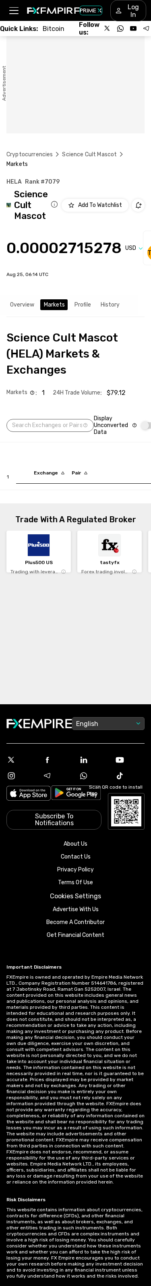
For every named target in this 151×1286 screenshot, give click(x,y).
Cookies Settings (75, 896)
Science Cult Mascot (89, 154)
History (110, 304)
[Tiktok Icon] (130, 776)
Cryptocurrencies (29, 154)
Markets (54, 304)
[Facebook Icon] (57, 760)
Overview (22, 304)
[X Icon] (21, 760)
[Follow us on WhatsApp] (120, 28)
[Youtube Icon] (130, 760)
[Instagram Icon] (21, 776)
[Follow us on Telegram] (146, 28)
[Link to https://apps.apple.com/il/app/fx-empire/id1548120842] (28, 794)
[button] (13, 10)
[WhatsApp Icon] (94, 776)
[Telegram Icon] (57, 776)
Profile (82, 304)
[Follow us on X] (107, 28)
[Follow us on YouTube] (133, 28)
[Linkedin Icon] (94, 760)
